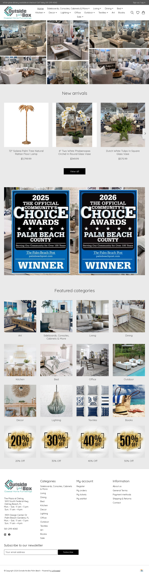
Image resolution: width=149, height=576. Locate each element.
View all (74, 171)
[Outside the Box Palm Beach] (17, 12)
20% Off (20, 460)
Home (40, 8)
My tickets (81, 494)
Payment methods (122, 494)
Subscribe (68, 552)
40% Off (92, 460)
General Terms (120, 490)
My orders (82, 490)
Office (77, 12)
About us (117, 486)
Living (92, 335)
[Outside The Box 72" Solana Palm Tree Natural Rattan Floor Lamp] (26, 125)
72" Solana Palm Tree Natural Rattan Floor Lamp (26, 152)
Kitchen (20, 379)
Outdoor (129, 379)
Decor (20, 420)
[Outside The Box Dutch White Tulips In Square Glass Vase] (123, 125)
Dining (129, 335)
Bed (56, 379)
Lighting (56, 420)
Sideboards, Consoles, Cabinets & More (56, 337)
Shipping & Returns (122, 498)
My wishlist (82, 498)
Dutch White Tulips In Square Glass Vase (123, 152)
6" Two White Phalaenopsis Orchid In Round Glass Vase (74, 152)
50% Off (129, 460)
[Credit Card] (141, 570)
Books (121, 12)
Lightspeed (56, 571)
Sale (42, 538)
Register (81, 486)
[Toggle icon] (132, 12)
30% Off (56, 460)
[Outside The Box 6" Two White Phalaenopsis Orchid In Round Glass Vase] (74, 125)
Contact (117, 502)
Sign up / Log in (139, 2)
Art (113, 12)
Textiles (92, 420)
